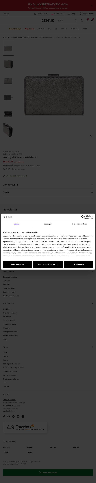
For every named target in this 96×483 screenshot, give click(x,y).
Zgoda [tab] (16, 224)
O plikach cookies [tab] (79, 224)
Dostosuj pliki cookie (46, 264)
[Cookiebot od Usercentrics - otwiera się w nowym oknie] (83, 217)
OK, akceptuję (78, 264)
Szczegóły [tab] (48, 224)
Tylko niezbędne (17, 264)
